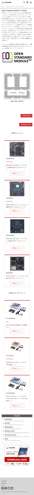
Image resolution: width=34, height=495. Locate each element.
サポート (3, 485)
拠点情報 (3, 483)
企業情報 (3, 481)
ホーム (2, 6)
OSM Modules (26, 115)
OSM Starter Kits (26, 124)
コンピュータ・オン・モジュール (13, 6)
